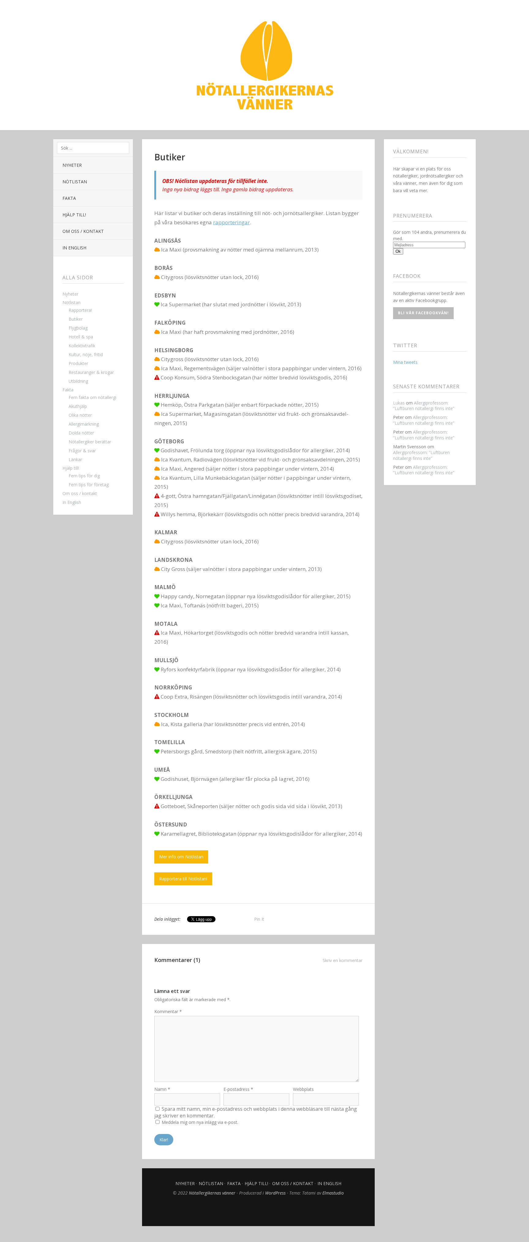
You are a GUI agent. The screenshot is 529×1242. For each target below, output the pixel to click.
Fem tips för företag (89, 484)
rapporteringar (231, 222)
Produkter (78, 363)
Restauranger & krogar (91, 372)
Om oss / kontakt (83, 231)
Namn (162, 1089)
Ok (398, 251)
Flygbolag (78, 328)
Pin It (259, 919)
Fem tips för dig (84, 476)
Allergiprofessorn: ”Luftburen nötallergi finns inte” (423, 406)
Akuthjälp (78, 406)
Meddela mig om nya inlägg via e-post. (200, 1122)
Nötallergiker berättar (90, 442)
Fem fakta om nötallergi (92, 397)
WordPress (275, 1193)
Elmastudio (333, 1193)
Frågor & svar (82, 450)
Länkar (75, 459)
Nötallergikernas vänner (264, 66)
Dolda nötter (81, 433)
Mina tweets (405, 362)
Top (258, 1211)
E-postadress (238, 1089)
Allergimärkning (84, 424)
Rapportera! (80, 310)
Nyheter (72, 165)
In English (74, 248)
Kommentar (168, 1011)
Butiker (76, 319)
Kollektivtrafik (82, 346)
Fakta (69, 198)
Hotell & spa (81, 337)
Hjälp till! (74, 215)
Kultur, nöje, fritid (86, 354)
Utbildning (78, 381)
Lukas (399, 403)
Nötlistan (74, 182)
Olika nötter (80, 415)
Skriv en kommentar (342, 960)
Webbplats (303, 1089)
